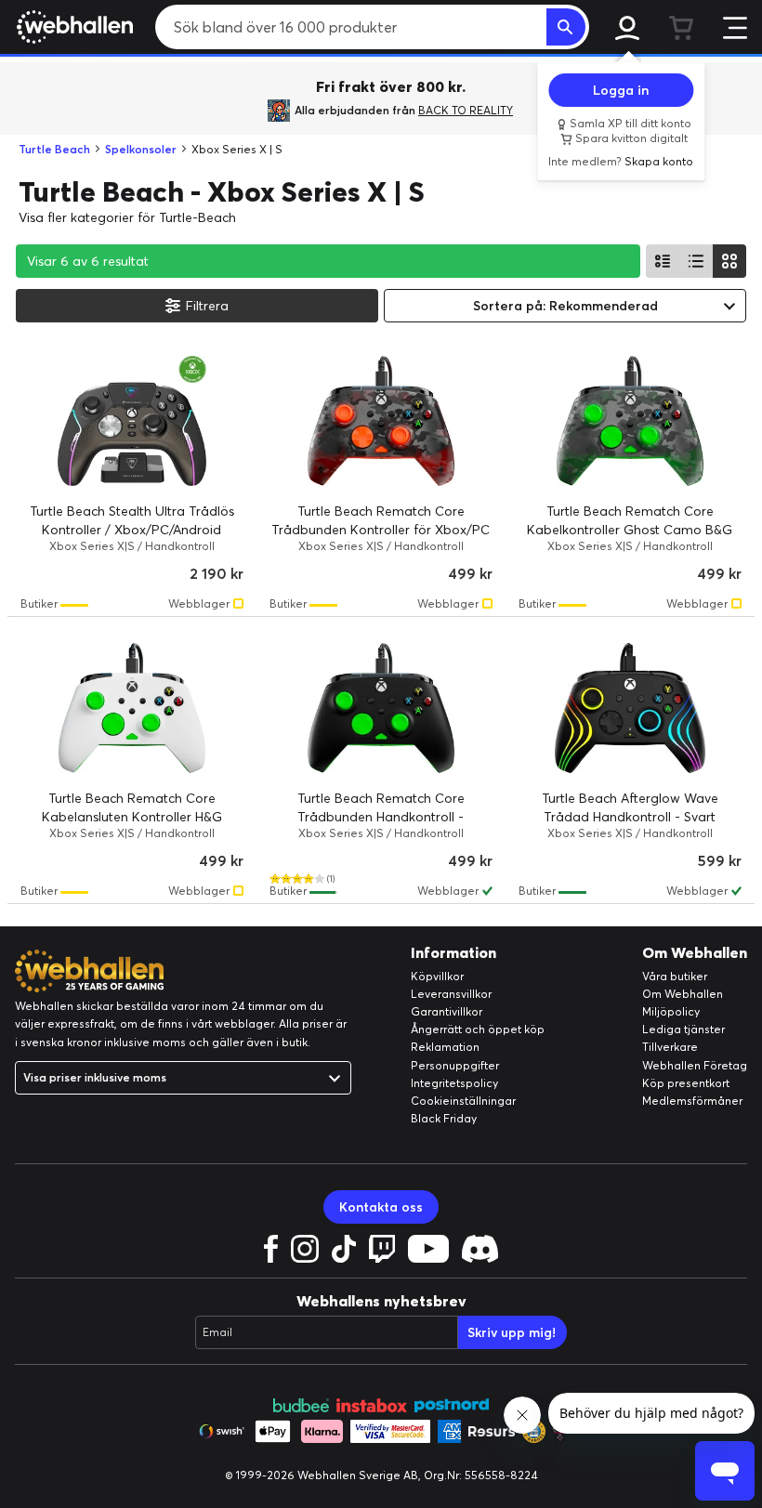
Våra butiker (674, 976)
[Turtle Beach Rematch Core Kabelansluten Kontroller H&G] (131, 708)
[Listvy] (662, 261)
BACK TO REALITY (465, 110)
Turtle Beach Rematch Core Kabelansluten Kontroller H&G (132, 807)
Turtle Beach (54, 149)
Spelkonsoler (141, 149)
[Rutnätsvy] (729, 261)
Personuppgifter (455, 1065)
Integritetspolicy (454, 1083)
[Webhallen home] (72, 27)
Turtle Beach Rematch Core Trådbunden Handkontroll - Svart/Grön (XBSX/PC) (381, 816)
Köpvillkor (437, 976)
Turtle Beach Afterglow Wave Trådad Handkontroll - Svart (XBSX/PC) (630, 816)
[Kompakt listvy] (696, 261)
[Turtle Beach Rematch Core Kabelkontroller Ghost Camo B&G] (630, 421)
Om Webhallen (682, 994)
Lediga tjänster (683, 1029)
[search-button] (565, 27)
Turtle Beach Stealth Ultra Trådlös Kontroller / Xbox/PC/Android (132, 520)
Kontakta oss (381, 1207)
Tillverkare (670, 1047)
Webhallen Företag (694, 1065)
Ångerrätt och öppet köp (478, 1029)
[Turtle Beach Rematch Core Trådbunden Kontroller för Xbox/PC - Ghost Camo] (381, 421)
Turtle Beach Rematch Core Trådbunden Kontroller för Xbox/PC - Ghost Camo (380, 529)
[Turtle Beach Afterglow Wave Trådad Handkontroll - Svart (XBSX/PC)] (630, 708)
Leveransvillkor (451, 994)
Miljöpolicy (671, 1011)
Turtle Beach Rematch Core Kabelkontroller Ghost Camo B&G (629, 520)
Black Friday (444, 1118)
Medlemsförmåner (692, 1101)
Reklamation (445, 1047)
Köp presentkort (685, 1083)
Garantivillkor (446, 1011)
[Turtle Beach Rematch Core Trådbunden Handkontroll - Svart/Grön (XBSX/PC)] (381, 708)
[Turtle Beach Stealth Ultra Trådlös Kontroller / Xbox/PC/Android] (131, 421)
